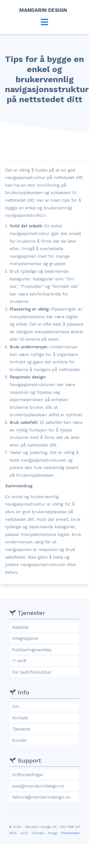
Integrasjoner (25, 638)
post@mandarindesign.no (38, 786)
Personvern (70, 833)
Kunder (19, 740)
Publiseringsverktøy (31, 649)
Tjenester (21, 728)
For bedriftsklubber (31, 672)
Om (15, 706)
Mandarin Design (44, 10)
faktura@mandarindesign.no (41, 797)
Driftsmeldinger (28, 774)
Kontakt (20, 717)
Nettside (20, 627)
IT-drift (19, 660)
